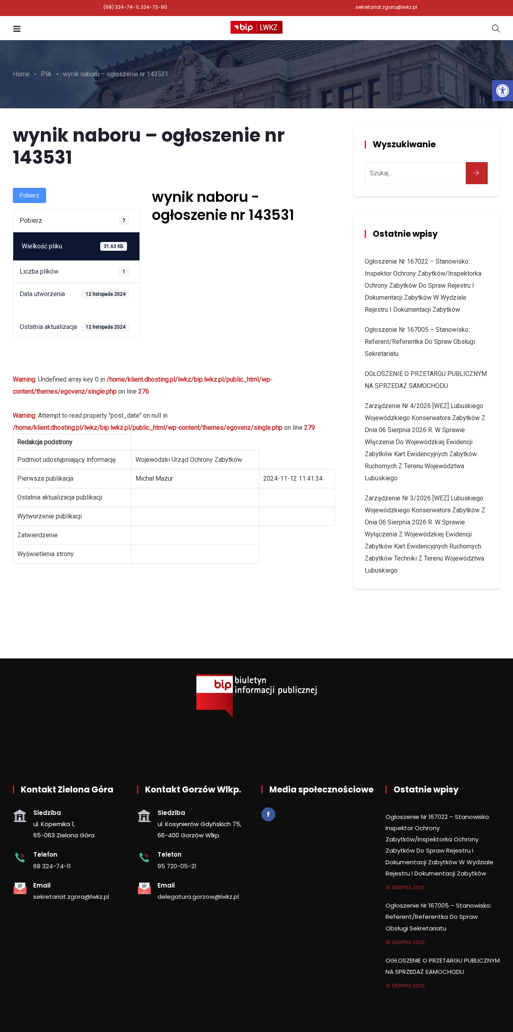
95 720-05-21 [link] (177, 866)
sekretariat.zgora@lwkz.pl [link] (386, 7)
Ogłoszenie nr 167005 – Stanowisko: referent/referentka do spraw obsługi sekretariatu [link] (420, 342)
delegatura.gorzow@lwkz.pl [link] (198, 896)
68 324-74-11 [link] (52, 866)
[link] (502, 90)
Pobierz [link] (29, 195)
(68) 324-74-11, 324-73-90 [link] (135, 7)
